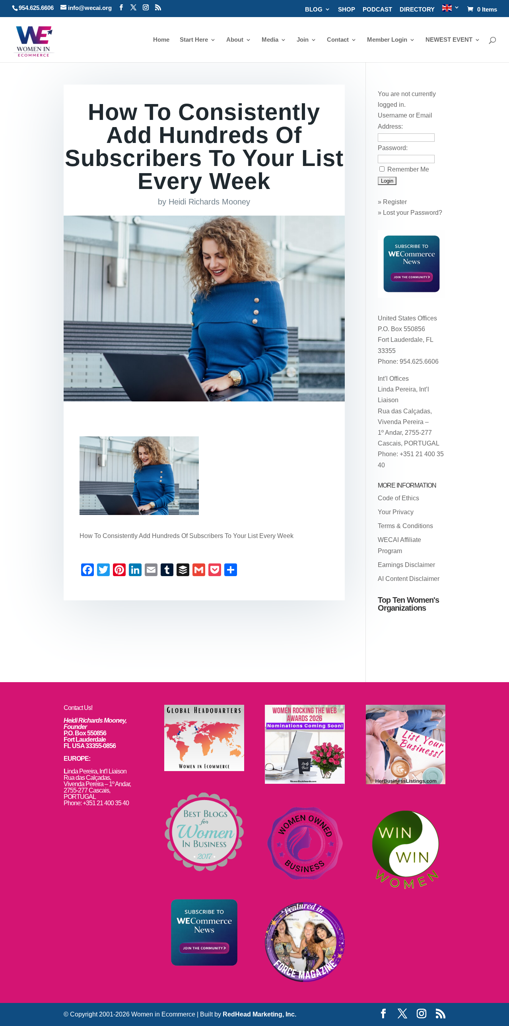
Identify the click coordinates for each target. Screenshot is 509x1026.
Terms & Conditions (405, 526)
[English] (451, 10)
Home (161, 40)
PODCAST (377, 9)
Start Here (194, 40)
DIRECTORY (417, 9)
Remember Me (408, 169)
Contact (338, 40)
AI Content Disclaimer (408, 578)
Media (270, 40)
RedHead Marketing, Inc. (259, 1014)
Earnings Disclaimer (406, 564)
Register (395, 202)
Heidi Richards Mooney (209, 201)
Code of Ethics (398, 498)
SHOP (346, 9)
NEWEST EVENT (448, 40)
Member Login (387, 40)
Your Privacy (396, 512)
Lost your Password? (412, 212)
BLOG (313, 9)
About (234, 40)
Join (303, 40)
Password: (393, 148)
